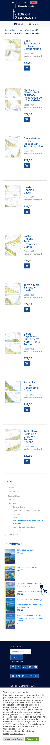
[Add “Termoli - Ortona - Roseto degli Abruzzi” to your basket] (27, 409)
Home (7, 30)
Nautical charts (17, 30)
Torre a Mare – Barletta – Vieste (33, 288)
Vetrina (10, 488)
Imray (11, 500)
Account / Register (27, 6)
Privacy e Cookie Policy (14, 733)
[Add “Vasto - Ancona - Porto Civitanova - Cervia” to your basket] (27, 265)
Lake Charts (17, 530)
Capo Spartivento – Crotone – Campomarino (32, 44)
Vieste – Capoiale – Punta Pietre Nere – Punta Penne (32, 339)
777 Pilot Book (13, 492)
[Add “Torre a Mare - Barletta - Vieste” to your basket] (27, 309)
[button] (13, 667)
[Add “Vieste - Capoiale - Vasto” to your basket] (27, 211)
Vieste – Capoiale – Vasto (30, 190)
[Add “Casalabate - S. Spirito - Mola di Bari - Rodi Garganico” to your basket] (27, 165)
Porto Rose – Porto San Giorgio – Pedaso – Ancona (32, 436)
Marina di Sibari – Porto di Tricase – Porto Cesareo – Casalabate (33, 95)
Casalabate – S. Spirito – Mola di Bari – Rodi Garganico (33, 142)
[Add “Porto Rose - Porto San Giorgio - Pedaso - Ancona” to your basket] (27, 461)
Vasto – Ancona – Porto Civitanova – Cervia (31, 241)
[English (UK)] (33, 2)
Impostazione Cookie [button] (13, 739)
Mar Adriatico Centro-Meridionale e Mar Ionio (28, 522)
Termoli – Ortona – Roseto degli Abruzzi (31, 386)
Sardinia (16, 514)
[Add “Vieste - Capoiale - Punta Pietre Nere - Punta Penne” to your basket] (27, 363)
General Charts (19, 507)
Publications (12, 534)
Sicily (15, 517)
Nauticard (30, 30)
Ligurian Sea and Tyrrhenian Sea (26, 510)
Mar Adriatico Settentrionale (25, 527)
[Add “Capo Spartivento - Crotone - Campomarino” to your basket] (27, 68)
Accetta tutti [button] (32, 739)
